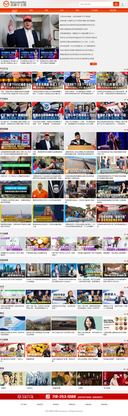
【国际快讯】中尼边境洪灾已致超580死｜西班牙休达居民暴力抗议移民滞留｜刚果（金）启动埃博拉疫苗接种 (48, 178)
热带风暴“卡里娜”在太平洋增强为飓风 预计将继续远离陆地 (78, 21)
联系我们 (56, 404)
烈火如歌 (107, 388)
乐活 (62, 10)
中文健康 (94, 10)
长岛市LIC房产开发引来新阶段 (11, 279)
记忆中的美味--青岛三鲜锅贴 (88, 359)
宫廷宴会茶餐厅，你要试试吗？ (114, 359)
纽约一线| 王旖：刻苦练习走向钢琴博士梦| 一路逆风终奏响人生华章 (38, 308)
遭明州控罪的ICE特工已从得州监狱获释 (47, 200)
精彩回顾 (113, 10)
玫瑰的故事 (56, 388)
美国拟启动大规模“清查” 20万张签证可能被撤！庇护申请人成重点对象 (49, 63)
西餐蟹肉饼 (30, 359)
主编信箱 (88, 404)
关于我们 (24, 404)
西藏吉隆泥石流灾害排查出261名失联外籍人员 (76, 54)
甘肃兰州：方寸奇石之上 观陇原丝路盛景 (15, 176)
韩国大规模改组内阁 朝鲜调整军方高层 (74, 29)
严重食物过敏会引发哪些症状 (36, 253)
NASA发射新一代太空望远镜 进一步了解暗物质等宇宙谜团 (78, 46)
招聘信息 (72, 404)
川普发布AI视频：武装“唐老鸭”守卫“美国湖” (75, 16)
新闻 (31, 10)
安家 (46, 10)
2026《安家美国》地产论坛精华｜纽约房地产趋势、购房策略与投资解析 (90, 281)
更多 (94, 64)
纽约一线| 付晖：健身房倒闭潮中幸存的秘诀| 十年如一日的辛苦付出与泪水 (89, 308)
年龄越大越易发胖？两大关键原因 (90, 253)
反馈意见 (40, 404)
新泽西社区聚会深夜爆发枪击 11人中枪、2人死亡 (77, 42)
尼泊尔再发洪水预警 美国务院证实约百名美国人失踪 (78, 50)
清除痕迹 (104, 404)
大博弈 (80, 388)
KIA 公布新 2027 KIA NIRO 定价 (63, 332)
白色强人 (30, 388)
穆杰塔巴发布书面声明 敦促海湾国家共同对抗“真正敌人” (78, 25)
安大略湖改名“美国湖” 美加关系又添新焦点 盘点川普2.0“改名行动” (10, 63)
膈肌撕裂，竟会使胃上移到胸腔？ (115, 253)
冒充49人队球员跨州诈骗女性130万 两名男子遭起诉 (78, 37)
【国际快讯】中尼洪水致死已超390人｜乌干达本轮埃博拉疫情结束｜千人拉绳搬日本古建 (80, 226)
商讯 (77, 10)
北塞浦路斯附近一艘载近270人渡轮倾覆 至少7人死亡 (78, 33)
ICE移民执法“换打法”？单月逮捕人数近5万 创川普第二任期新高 (29, 63)
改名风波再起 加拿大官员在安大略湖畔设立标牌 (77, 58)
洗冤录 (3, 388)
